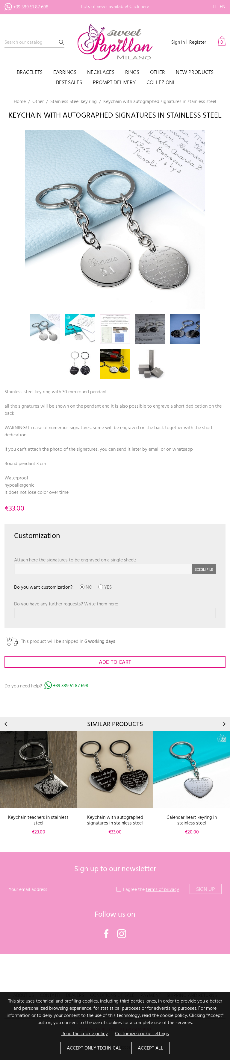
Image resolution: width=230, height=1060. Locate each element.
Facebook (106, 933)
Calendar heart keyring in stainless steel (192, 820)
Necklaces (100, 73)
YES (107, 587)
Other (157, 73)
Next (224, 723)
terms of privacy (162, 890)
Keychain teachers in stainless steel (38, 820)
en (223, 7)
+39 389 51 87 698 (31, 7)
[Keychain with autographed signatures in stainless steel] (115, 769)
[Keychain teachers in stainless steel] (38, 769)
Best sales (69, 83)
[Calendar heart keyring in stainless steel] (191, 769)
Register (197, 42)
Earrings (64, 73)
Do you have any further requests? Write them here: (66, 604)
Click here (139, 7)
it (214, 7)
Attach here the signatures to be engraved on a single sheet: (75, 560)
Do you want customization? (43, 587)
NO (88, 587)
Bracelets (30, 73)
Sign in (178, 42)
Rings (132, 73)
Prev (5, 723)
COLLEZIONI (160, 83)
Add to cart (115, 662)
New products (195, 73)
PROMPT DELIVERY (114, 83)
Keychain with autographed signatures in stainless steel (115, 820)
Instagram (121, 933)
